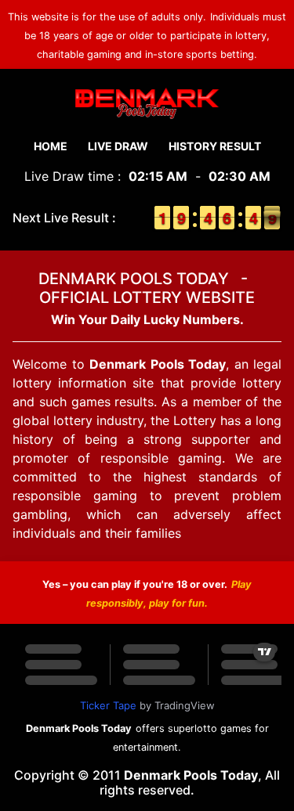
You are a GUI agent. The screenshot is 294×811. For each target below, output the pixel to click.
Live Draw (118, 146)
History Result (215, 146)
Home (50, 146)
